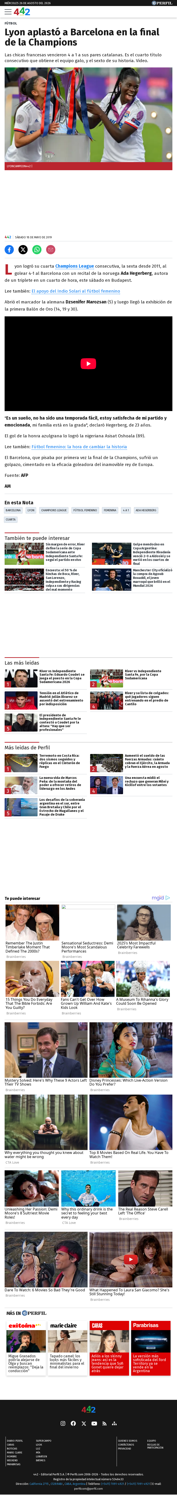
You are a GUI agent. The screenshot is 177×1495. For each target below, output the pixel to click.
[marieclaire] (67, 1326)
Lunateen (41, 1456)
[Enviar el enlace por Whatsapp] (36, 249)
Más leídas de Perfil (27, 747)
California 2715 (39, 1484)
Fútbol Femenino (85, 510)
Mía (38, 1452)
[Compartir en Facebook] (9, 249)
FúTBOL (11, 23)
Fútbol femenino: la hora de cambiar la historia (79, 446)
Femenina (110, 510)
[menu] (8, 11)
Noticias (12, 1448)
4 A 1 (126, 510)
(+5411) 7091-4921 (112, 1484)
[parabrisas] (151, 1326)
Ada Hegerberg (146, 510)
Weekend (12, 1460)
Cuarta (10, 519)
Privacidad (124, 1448)
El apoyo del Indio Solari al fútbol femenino (76, 291)
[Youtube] (94, 1423)
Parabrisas (13, 1464)
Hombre (12, 1456)
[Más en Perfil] (33, 1313)
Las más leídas (22, 663)
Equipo (151, 1440)
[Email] (50, 249)
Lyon (31, 510)
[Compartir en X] (23, 249)
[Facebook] (73, 1424)
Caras (10, 1444)
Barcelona (13, 510)
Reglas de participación (155, 1446)
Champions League (54, 510)
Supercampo (43, 1440)
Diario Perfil (15, 1440)
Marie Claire (14, 1452)
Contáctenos (126, 1444)
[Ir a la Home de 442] (22, 14)
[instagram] (63, 1424)
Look (39, 1444)
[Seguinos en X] (83, 1424)
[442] (88, 1409)
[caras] (109, 1326)
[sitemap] (114, 1424)
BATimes (40, 1460)
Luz (38, 1448)
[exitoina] (26, 1326)
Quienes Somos (127, 1440)
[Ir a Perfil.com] (162, 4)
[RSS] (104, 1423)
